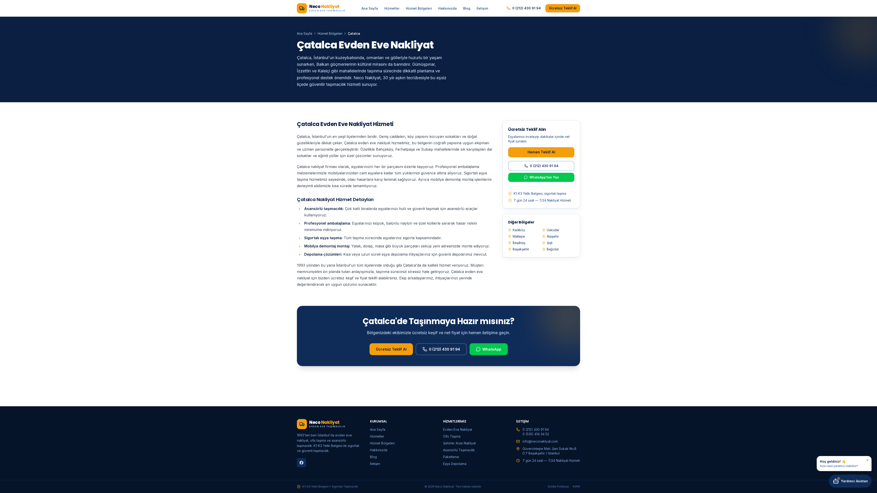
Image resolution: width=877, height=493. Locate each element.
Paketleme (451, 457)
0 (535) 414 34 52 (536, 434)
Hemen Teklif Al (541, 152)
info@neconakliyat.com (540, 441)
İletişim (482, 8)
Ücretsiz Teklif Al (562, 8)
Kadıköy (519, 230)
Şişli (549, 243)
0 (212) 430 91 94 (526, 8)
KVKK (576, 486)
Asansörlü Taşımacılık (459, 450)
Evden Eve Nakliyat (457, 429)
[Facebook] (301, 462)
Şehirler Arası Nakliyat (459, 443)
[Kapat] (867, 460)
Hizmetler (391, 8)
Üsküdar (553, 230)
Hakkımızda (447, 8)
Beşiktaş (519, 243)
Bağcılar (553, 249)
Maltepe (519, 236)
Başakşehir (521, 249)
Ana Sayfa (370, 8)
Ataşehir (553, 236)
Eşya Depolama (454, 464)
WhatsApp (491, 349)
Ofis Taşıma (451, 436)
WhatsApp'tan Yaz (544, 177)
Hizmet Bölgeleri (419, 8)
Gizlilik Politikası (558, 486)
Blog (466, 8)
